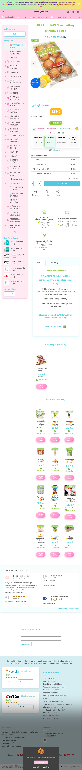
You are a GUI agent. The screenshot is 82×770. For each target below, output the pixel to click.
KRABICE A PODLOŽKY (14, 117)
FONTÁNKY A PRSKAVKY (15, 167)
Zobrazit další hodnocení (68, 609)
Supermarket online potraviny (60, 663)
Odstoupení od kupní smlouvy (54, 696)
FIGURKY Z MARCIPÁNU (15, 98)
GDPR (45, 698)
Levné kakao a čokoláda (63, 661)
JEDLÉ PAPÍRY (16, 62)
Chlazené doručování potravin (54, 687)
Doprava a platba (49, 681)
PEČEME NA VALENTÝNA (15, 207)
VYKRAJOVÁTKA (17, 135)
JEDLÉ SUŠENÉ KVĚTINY (16, 111)
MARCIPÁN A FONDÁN (15, 67)
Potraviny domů (8, 743)
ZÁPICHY (14, 152)
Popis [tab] (39, 263)
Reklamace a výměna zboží (53, 701)
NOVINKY (14, 58)
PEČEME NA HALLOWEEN (15, 220)
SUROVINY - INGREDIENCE (15, 81)
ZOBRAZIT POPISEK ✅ (55, 326)
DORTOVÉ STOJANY (14, 130)
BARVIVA (14, 72)
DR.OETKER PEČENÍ (15, 147)
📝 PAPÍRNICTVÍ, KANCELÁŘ (16, 195)
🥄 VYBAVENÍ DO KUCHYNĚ (16, 188)
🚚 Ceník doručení (56, 150)
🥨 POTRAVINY (16, 76)
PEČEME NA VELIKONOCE (15, 214)
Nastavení (35, 767)
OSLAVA (13, 156)
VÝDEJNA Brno (48, 678)
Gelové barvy (30, 661)
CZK (3, 12)
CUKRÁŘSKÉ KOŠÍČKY (15, 88)
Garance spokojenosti (51, 690)
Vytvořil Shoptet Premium (71, 767)
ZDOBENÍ (14, 93)
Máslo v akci (16, 663)
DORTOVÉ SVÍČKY (14, 161)
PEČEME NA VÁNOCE (15, 226)
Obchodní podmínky (50, 693)
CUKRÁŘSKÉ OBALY (15, 174)
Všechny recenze (26, 682)
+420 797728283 (49, 736)
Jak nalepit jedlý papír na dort (13, 737)
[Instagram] (45, 740)
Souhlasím (42, 762)
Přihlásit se (26, 644)
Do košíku (63, 183)
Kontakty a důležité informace (54, 684)
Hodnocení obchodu (51, 715)
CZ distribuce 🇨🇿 (55, 36)
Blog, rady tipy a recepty (11, 746)
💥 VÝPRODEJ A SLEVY (16, 46)
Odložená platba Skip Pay (53, 707)
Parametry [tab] (54, 263)
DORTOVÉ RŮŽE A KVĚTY (17, 104)
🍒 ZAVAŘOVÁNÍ (17, 179)
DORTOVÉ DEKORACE (14, 140)
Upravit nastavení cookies (18, 767)
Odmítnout (46, 767)
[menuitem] (7, 17)
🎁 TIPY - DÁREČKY (14, 201)
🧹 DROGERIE (16, 183)
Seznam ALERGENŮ (50, 718)
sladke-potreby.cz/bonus (67, 4)
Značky (13, 232)
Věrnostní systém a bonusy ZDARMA (57, 704)
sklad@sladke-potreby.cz (53, 733)
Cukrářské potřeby (14, 661)
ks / (9, 294)
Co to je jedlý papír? (9, 740)
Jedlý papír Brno (44, 661)
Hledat (15, 34)
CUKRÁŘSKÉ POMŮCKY (15, 124)
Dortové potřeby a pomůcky (35, 663)
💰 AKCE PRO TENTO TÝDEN (15, 52)
